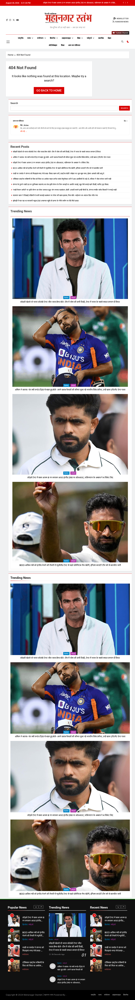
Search (14, 103)
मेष (125, 121)
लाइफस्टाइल (66, 38)
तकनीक (101, 38)
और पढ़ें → (23, 131)
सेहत (109, 38)
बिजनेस (52, 38)
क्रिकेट (66, 297)
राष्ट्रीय (20, 38)
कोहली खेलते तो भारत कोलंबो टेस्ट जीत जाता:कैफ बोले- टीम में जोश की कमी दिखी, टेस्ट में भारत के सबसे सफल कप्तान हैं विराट (80, 3)
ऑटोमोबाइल (53, 45)
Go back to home (49, 90)
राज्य (29, 38)
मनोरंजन (40, 38)
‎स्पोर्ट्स (89, 38)
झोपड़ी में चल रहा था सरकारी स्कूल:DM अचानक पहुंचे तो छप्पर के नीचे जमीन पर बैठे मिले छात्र (46, 201)
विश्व (78, 38)
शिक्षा (62, 45)
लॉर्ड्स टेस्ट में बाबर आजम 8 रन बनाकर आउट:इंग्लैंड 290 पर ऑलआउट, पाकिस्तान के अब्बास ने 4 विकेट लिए (51, 162)
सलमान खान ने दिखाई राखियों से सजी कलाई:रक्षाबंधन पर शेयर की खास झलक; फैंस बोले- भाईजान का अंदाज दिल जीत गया (55, 195)
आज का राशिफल (74, 45)
